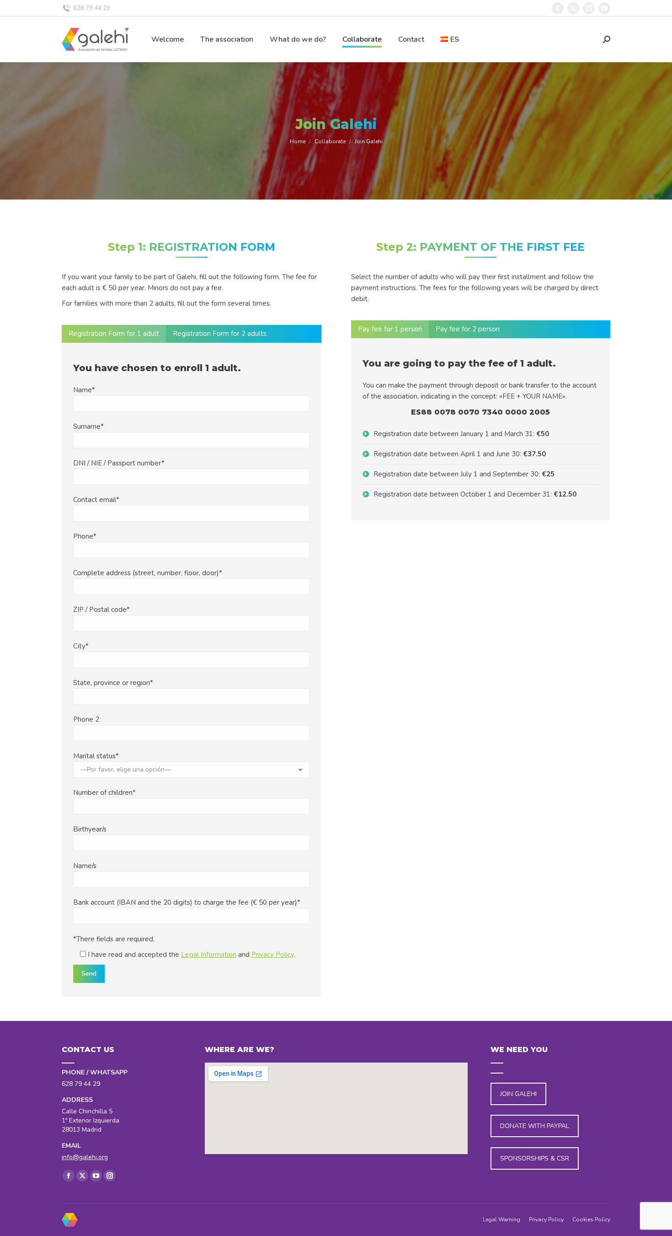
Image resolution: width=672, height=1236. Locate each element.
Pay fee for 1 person (390, 329)
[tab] (114, 334)
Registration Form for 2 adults (220, 333)
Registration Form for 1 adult (114, 333)
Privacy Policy (272, 954)
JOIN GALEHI (518, 1094)
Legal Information (208, 954)
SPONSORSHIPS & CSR (534, 1158)
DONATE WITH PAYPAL (534, 1126)
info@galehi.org (85, 1157)
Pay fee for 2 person (468, 329)
